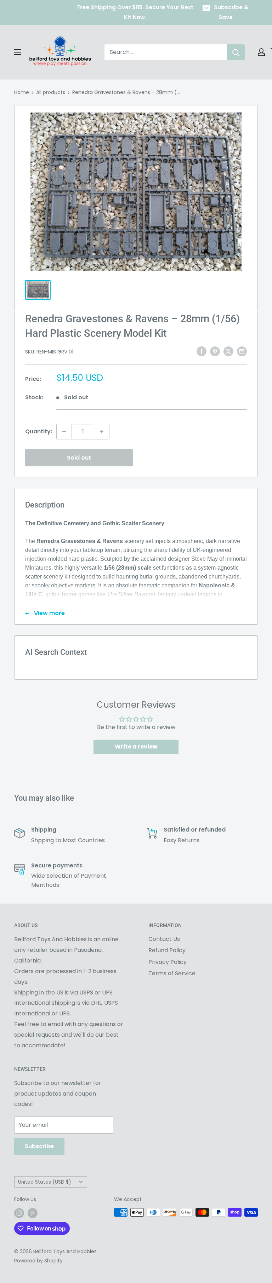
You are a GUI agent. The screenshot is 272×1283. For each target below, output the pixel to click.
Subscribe (39, 1146)
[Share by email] (242, 351)
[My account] (261, 52)
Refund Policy (167, 950)
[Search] (236, 52)
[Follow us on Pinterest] (33, 1213)
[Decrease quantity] (64, 431)
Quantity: (38, 431)
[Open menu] (17, 52)
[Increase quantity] (101, 431)
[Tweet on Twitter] (228, 351)
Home (21, 92)
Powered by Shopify (38, 1260)
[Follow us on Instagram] (19, 1213)
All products (50, 92)
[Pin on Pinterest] (215, 351)
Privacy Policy (167, 962)
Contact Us (164, 939)
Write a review (136, 746)
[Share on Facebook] (201, 351)
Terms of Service (172, 973)
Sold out (79, 458)
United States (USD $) (44, 1182)
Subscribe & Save (231, 12)
